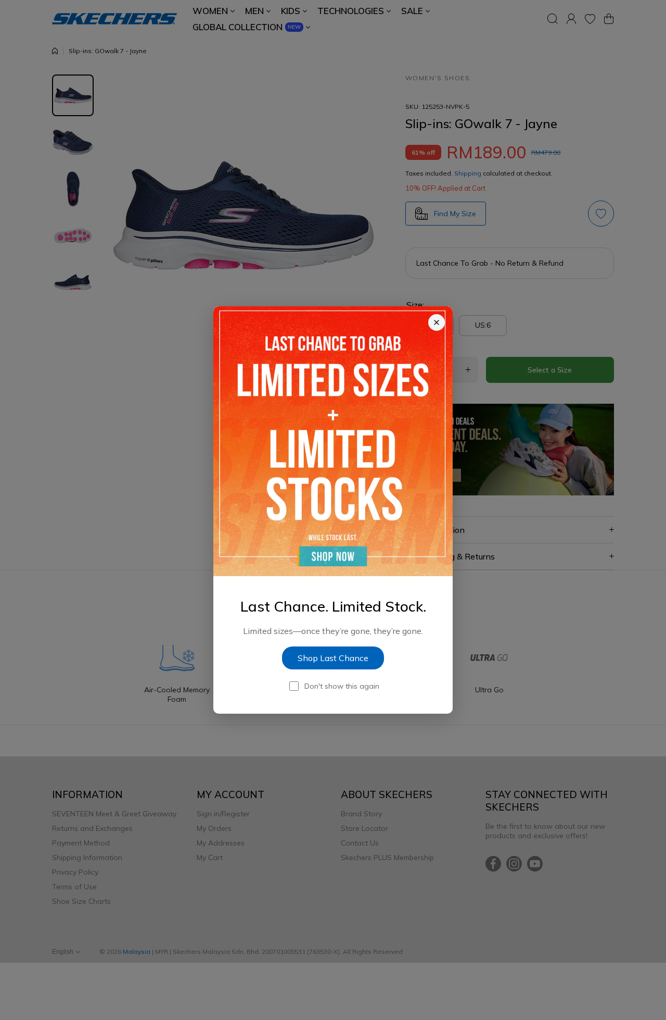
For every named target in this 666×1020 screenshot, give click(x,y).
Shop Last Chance (333, 658)
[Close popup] (436, 322)
